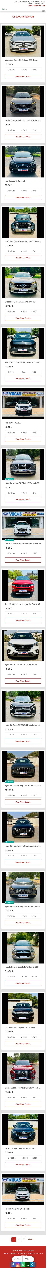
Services (30, 1253)
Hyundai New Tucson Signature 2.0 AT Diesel (25, 846)
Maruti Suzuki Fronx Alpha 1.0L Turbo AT (23, 544)
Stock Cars (13, 1253)
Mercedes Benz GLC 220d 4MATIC (20, 302)
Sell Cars (22, 1253)
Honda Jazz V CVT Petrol (16, 181)
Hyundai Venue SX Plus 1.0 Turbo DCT (22, 483)
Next (30, 1239)
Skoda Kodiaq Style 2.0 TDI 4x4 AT (20, 1148)
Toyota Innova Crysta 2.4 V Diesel (20, 1027)
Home (6, 1253)
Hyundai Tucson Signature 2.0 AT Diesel (23, 786)
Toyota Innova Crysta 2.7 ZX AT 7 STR (22, 967)
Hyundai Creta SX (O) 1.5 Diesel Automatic (23, 725)
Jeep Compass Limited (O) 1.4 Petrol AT (22, 604)
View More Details (23, 76)
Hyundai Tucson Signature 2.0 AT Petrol (22, 906)
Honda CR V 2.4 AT (13, 423)
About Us (38, 1253)
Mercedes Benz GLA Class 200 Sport (21, 60)
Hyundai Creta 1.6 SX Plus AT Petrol (21, 665)
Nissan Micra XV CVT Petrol (17, 1209)
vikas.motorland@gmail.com (37, 3)
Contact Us (23, 1256)
